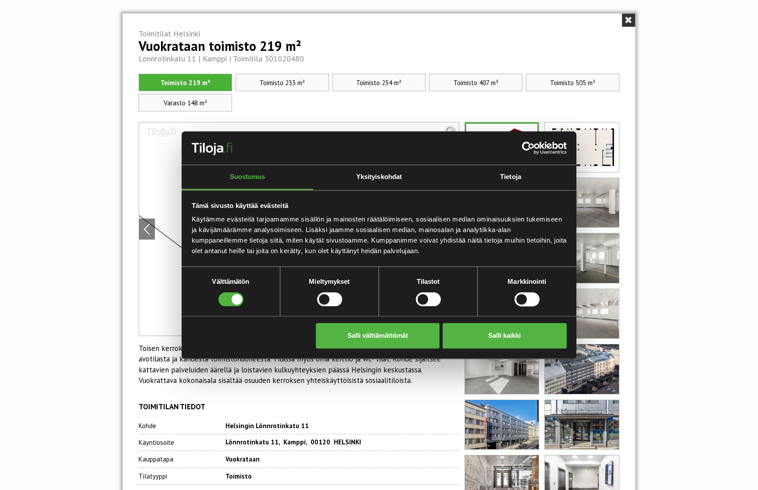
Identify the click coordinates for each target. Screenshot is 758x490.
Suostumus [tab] (247, 177)
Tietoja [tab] (510, 177)
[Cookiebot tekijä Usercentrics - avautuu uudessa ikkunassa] (528, 147)
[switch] (329, 299)
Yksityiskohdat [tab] (379, 177)
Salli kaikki (504, 336)
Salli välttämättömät (377, 336)
